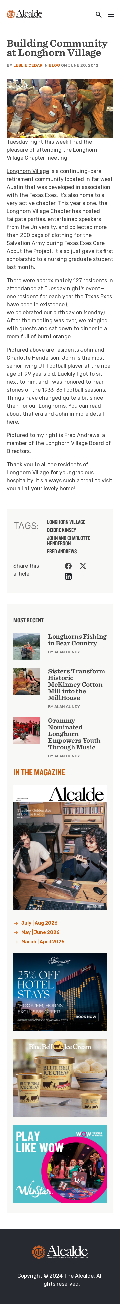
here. (13, 422)
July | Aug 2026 (39, 923)
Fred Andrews (62, 551)
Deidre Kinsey (61, 530)
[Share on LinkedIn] (68, 576)
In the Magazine (39, 772)
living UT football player (53, 366)
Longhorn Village (28, 171)
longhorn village (66, 522)
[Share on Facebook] (68, 566)
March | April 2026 (43, 942)
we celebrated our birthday (41, 312)
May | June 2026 (40, 932)
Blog (54, 65)
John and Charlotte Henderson (68, 540)
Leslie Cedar (27, 65)
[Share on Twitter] (83, 566)
